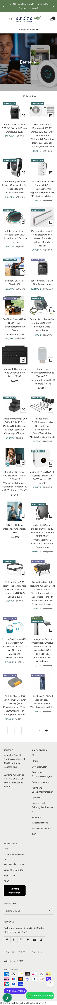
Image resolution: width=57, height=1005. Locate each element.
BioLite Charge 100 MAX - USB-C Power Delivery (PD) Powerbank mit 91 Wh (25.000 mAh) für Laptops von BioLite (14, 705)
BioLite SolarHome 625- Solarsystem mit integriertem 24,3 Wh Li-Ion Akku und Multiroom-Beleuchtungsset (15, 648)
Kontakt (36, 797)
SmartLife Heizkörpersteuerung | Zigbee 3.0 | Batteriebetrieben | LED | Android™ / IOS (42, 376)
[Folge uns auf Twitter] (13, 939)
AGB (34, 834)
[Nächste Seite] (46, 730)
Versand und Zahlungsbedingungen (42, 807)
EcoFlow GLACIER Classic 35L (14, 282)
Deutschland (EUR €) (15, 952)
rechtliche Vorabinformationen (42, 789)
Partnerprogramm (41, 782)
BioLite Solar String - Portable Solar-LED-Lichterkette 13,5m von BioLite (15, 236)
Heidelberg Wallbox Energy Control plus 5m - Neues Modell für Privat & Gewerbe (14, 187)
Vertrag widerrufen (15, 890)
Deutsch (35, 952)
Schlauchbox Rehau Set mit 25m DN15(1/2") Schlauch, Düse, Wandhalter (42, 325)
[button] (7, 998)
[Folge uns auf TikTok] (41, 939)
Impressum (10, 875)
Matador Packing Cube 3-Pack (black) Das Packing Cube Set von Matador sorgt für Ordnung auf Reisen (15, 426)
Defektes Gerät (39, 766)
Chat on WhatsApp (43, 995)
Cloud (35, 760)
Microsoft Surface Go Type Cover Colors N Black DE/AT (14, 372)
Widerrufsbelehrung (14, 864)
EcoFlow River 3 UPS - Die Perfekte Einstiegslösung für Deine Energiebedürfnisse (14, 326)
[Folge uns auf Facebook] (7, 939)
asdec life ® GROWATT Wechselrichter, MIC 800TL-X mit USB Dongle (42, 477)
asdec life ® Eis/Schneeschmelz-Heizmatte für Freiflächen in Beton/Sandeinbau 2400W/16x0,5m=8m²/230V (42, 427)
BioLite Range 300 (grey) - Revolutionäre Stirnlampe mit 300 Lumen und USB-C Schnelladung (14, 589)
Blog (34, 755)
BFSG (6, 881)
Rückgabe (37, 817)
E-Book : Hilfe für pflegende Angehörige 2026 (14, 529)
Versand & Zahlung (14, 869)
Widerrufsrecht (40, 822)
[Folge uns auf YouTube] (34, 939)
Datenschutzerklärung (14, 856)
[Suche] (10, 19)
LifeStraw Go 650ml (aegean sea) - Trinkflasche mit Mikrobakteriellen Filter (42, 702)
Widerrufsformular (42, 828)
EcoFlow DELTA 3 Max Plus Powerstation (42, 282)
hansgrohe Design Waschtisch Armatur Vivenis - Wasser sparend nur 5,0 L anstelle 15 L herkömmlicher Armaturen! (42, 650)
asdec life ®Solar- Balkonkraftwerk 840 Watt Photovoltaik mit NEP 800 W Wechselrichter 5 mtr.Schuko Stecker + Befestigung (42, 536)
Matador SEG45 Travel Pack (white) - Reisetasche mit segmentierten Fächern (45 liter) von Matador (42, 189)
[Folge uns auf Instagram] (20, 939)
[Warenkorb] (51, 19)
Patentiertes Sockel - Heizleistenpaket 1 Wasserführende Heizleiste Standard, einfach (42, 238)
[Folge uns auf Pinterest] (27, 939)
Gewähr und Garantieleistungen (42, 774)
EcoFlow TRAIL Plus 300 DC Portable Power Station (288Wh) (14, 128)
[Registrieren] (48, 911)
